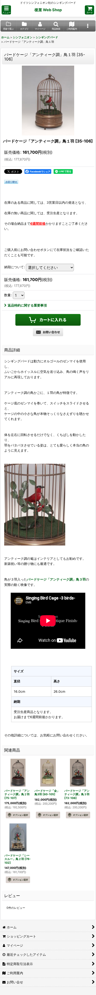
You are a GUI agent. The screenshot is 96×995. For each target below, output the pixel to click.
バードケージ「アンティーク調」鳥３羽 (56, 579)
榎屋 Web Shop (48, 9)
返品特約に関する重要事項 (27, 305)
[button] (6, 9)
